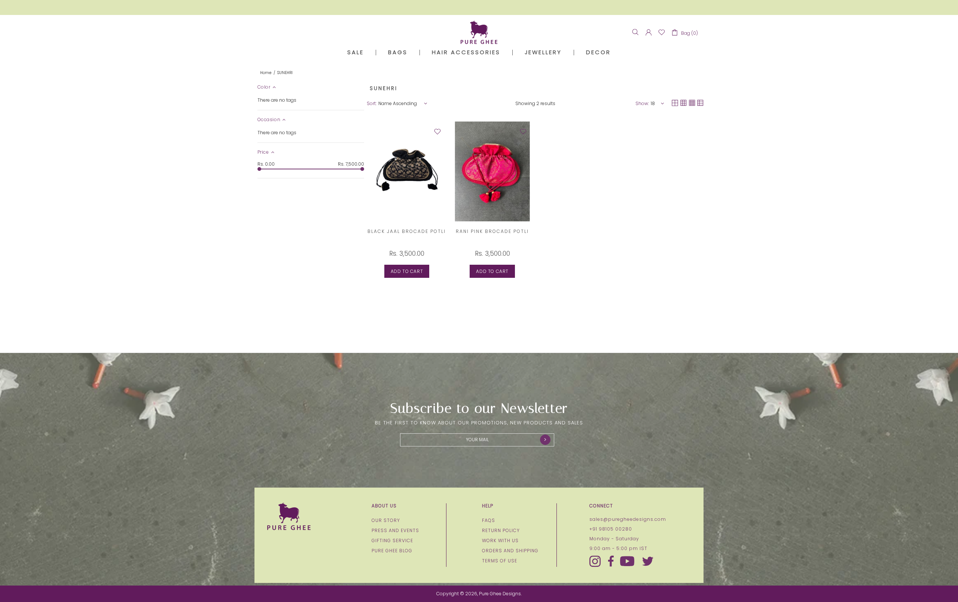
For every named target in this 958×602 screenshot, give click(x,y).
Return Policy (501, 531)
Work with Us (500, 541)
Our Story (386, 520)
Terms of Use (499, 561)
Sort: (371, 104)
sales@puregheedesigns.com (627, 519)
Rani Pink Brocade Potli (492, 231)
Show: (642, 104)
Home (265, 73)
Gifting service (392, 541)
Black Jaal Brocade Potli (406, 231)
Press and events (395, 531)
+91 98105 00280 (610, 529)
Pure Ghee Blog (392, 551)
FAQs (488, 520)
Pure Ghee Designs (479, 32)
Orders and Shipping (510, 551)
